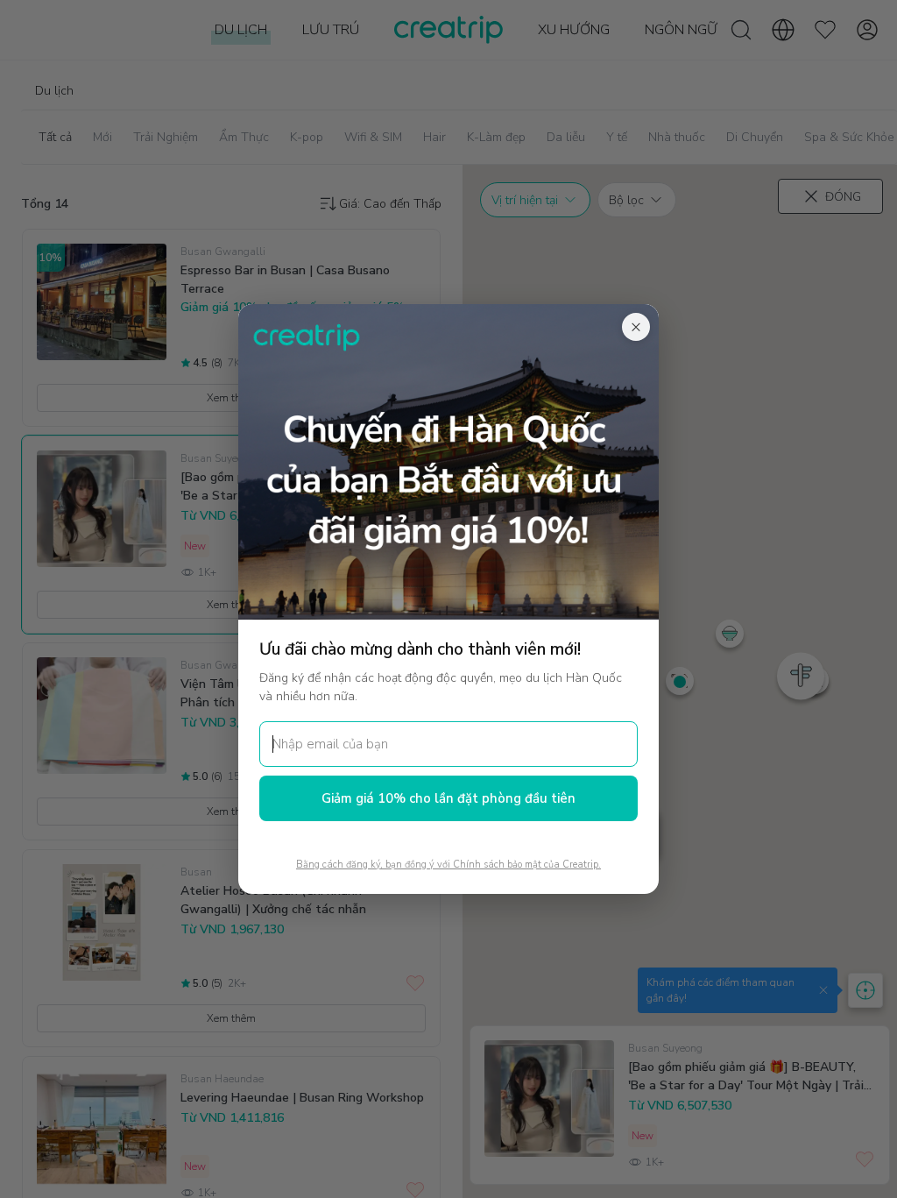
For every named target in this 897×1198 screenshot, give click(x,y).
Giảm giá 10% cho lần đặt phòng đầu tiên (448, 798)
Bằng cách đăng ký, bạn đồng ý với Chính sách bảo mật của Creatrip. (448, 864)
